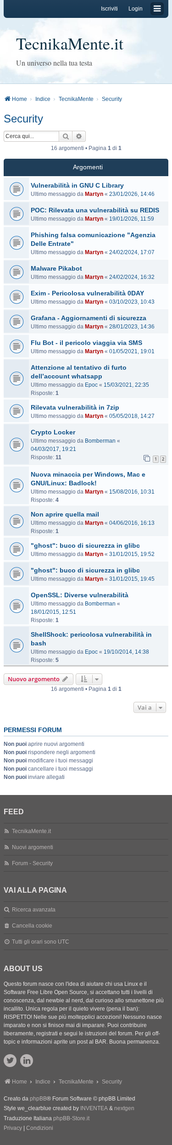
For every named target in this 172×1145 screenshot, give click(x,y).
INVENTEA (94, 1108)
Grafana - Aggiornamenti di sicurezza (88, 318)
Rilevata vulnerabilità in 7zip (75, 407)
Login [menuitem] (135, 9)
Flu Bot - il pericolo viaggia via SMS (86, 342)
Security (23, 118)
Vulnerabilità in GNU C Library (77, 185)
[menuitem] (13, 1128)
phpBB (38, 1098)
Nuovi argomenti (32, 847)
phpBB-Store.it (71, 1118)
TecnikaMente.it (69, 43)
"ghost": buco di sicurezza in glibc (85, 545)
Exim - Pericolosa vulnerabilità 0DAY (87, 293)
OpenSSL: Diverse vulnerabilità (79, 595)
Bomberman (100, 441)
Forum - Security (32, 863)
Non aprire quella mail (65, 514)
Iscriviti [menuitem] (109, 9)
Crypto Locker (53, 432)
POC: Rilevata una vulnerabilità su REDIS (95, 210)
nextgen (124, 1108)
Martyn (94, 194)
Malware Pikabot (56, 268)
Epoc (91, 385)
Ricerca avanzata (33, 909)
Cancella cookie (32, 926)
